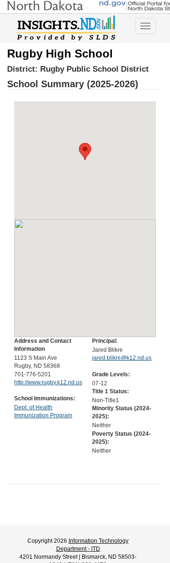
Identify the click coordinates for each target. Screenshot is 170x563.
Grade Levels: (111, 374)
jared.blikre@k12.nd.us (122, 358)
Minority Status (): (121, 412)
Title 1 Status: (110, 391)
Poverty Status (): (121, 438)
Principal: (105, 341)
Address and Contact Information (42, 345)
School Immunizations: (44, 398)
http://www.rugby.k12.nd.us (48, 382)
